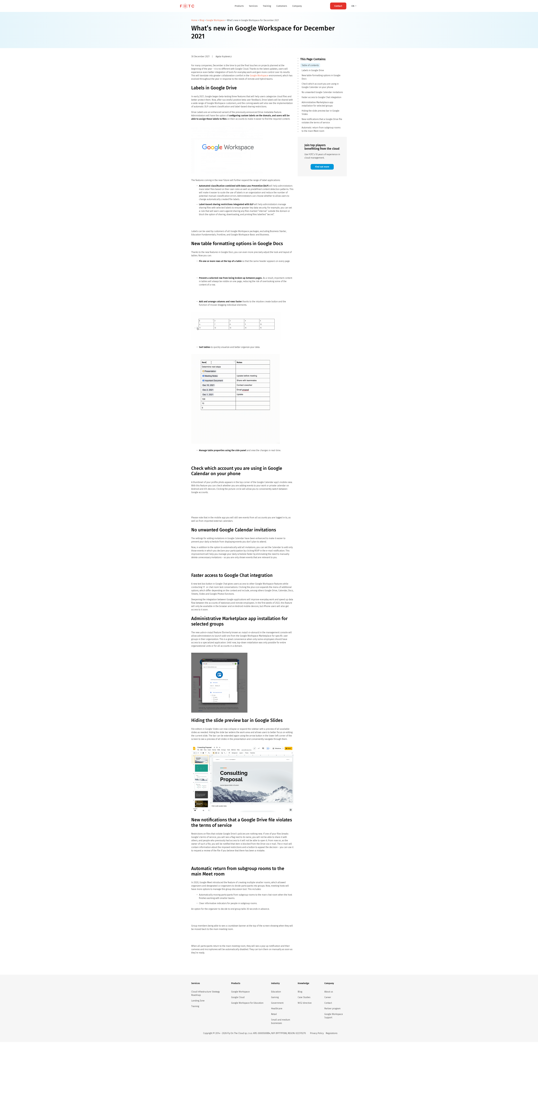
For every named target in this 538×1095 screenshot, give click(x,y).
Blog (202, 20)
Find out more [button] (322, 166)
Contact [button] (338, 6)
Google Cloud (237, 997)
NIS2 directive (305, 1003)
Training (267, 6)
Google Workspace (215, 20)
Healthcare (276, 1008)
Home (194, 20)
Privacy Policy (317, 1033)
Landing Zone (198, 1000)
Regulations (331, 1033)
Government (277, 1003)
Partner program (332, 1008)
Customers (281, 6)
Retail (274, 1014)
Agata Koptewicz (224, 56)
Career (327, 997)
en (353, 6)
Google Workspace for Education (247, 1003)
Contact (328, 1003)
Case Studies (304, 997)
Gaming (275, 997)
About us (328, 991)
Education (276, 991)
